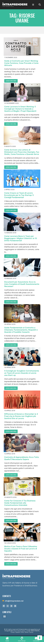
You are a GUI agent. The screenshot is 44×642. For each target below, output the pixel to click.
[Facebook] (3, 606)
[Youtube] (15, 606)
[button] (4, 616)
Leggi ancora (11, 81)
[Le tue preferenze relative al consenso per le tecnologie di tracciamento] (39, 637)
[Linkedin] (11, 606)
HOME (7, 641)
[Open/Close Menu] (33, 5)
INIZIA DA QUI (22, 641)
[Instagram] (7, 606)
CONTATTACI (36, 641)
